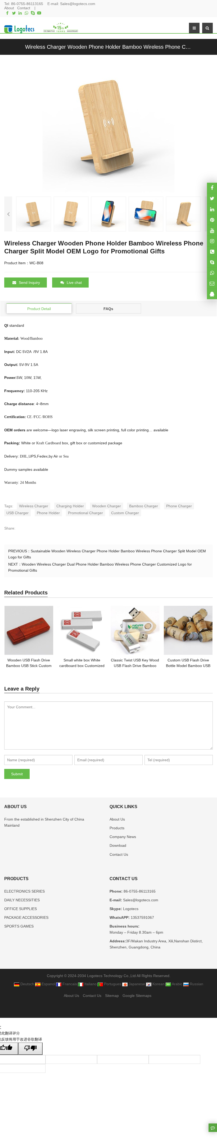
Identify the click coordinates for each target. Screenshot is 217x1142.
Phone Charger (179, 506)
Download (118, 845)
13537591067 (142, 917)
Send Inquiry (29, 282)
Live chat (74, 282)
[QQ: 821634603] (212, 294)
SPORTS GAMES (19, 926)
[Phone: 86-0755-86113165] (212, 252)
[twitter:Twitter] (212, 198)
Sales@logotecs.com (77, 4)
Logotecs (130, 909)
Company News (123, 837)
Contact (23, 8)
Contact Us (119, 854)
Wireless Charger (33, 506)
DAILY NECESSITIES (22, 900)
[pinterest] (212, 219)
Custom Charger (125, 513)
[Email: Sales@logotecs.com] (212, 283)
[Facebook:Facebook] (212, 188)
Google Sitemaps (137, 995)
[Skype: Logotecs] (212, 262)
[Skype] (33, 13)
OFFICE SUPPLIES (20, 909)
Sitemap (112, 995)
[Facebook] (7, 13)
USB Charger (17, 513)
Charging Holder (70, 506)
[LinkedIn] (20, 13)
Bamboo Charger (143, 506)
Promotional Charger (85, 513)
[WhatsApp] (26, 13)
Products (117, 828)
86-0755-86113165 (27, 4)
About (9, 8)
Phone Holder (48, 513)
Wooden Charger (106, 506)
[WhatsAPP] (212, 273)
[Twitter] (14, 13)
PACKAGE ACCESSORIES (26, 917)
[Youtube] (39, 13)
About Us (117, 819)
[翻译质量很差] (30, 1048)
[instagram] (212, 230)
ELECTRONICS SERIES (24, 891)
